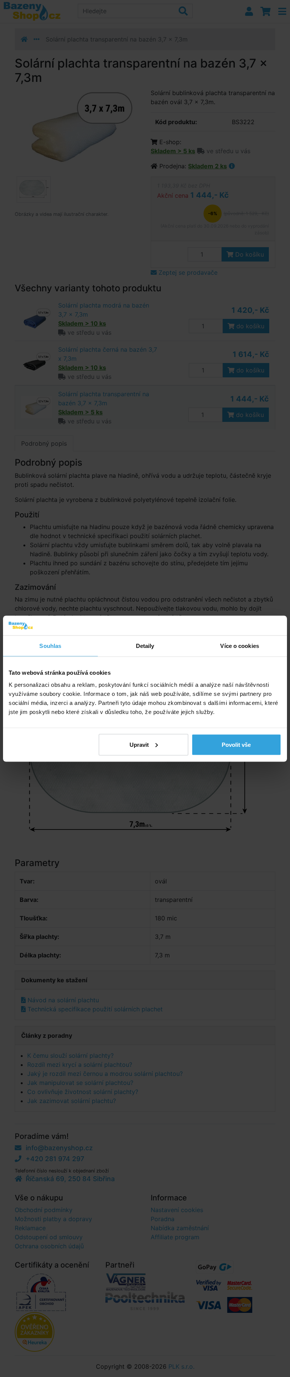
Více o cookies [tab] (239, 646)
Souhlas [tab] (50, 646)
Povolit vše (236, 744)
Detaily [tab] (145, 646)
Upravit (139, 744)
